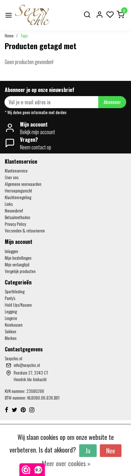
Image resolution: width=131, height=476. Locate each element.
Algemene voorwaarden (23, 183)
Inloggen (11, 251)
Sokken (10, 331)
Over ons (11, 177)
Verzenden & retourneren (25, 230)
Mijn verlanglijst (17, 264)
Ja (88, 450)
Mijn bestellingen (18, 257)
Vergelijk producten (20, 271)
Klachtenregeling (18, 197)
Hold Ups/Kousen (18, 304)
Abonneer (112, 102)
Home (9, 36)
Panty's (10, 298)
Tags (24, 36)
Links (9, 203)
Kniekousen (14, 324)
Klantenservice (16, 170)
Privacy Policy (15, 223)
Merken (11, 338)
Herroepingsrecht (18, 190)
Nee (110, 450)
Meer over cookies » (66, 463)
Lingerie (11, 318)
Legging (11, 311)
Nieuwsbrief (14, 210)
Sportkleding (14, 291)
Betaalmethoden (17, 217)
